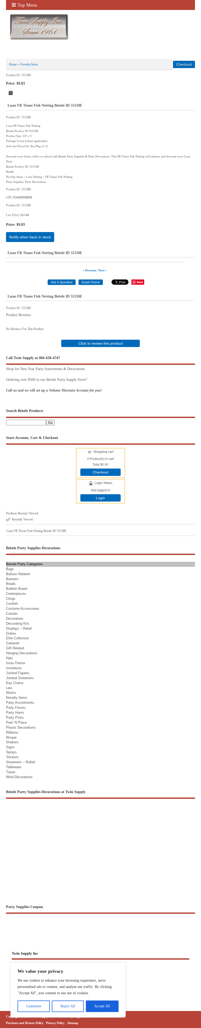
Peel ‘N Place (16, 722)
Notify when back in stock (30, 237)
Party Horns (15, 712)
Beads (11, 584)
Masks (11, 693)
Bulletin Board (16, 589)
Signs (10, 747)
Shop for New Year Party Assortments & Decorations (45, 369)
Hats (9, 658)
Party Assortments (20, 703)
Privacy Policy (55, 1023)
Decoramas (14, 618)
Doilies (11, 633)
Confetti (12, 604)
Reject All (67, 1006)
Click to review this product (101, 343)
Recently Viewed (22, 519)
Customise (33, 1006)
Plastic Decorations (21, 727)
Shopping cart (103, 452)
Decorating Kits (17, 623)
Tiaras (10, 772)
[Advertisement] (100, 847)
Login (100, 498)
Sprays (11, 752)
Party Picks (15, 717)
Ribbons (12, 732)
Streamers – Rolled (20, 762)
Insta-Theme (15, 663)
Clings (10, 599)
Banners (12, 579)
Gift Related (15, 648)
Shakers (12, 742)
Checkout (100, 472)
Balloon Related (18, 574)
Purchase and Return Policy (24, 1023)
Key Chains (15, 683)
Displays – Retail (19, 628)
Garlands (13, 643)
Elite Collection (17, 638)
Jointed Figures (17, 673)
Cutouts (12, 613)
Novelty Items (29, 64)
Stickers (12, 757)
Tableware (13, 767)
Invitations (14, 668)
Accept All (102, 1006)
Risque (11, 737)
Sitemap (72, 1023)
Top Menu (27, 5)
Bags (10, 569)
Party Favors (16, 708)
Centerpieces (16, 594)
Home (13, 64)
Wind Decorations (19, 777)
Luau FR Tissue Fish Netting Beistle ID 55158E (36, 531)
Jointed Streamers (20, 678)
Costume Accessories (22, 609)
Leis (9, 688)
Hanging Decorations (21, 653)
